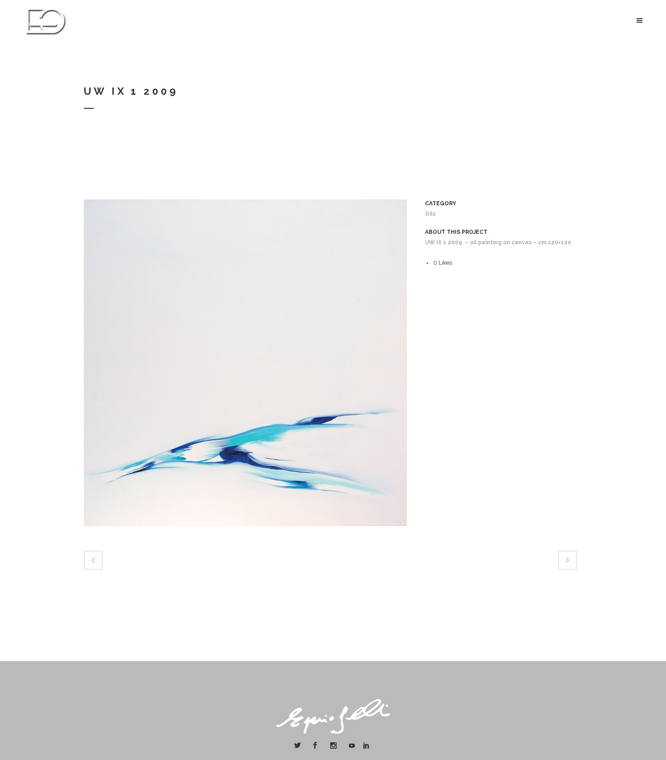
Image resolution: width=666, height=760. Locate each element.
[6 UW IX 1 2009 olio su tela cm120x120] (245, 532)
